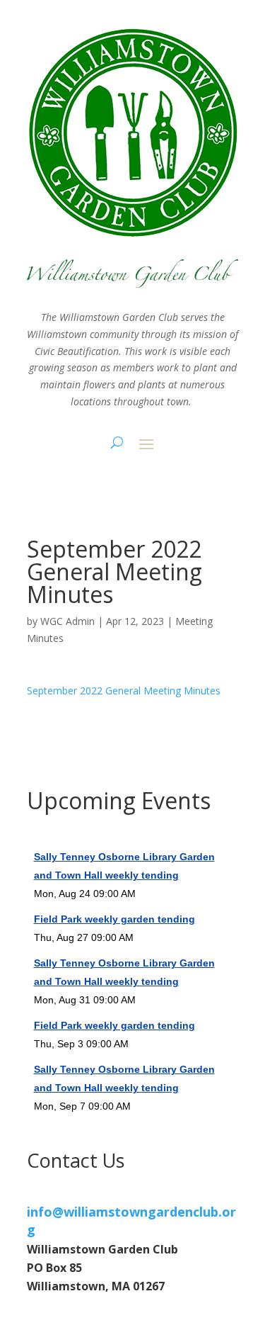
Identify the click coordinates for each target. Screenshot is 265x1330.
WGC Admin (67, 621)
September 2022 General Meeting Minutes (123, 690)
